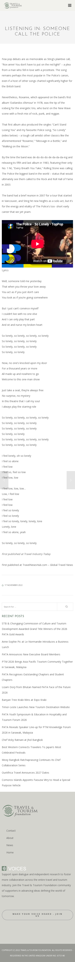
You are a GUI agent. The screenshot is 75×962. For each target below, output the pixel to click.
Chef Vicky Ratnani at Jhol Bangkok (22, 740)
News (9, 845)
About (9, 838)
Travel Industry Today (36, 554)
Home (10, 852)
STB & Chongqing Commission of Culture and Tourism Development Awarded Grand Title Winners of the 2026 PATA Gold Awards (34, 629)
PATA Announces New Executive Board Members (31, 654)
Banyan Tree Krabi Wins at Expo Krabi (24, 700)
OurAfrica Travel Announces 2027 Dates (25, 772)
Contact (11, 830)
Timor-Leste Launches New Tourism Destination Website (36, 707)
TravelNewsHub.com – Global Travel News (47, 565)
